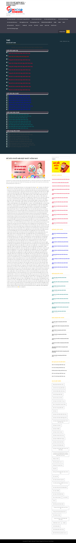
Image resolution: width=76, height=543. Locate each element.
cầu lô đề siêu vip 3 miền (24, 197)
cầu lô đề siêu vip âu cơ (36, 197)
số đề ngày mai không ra (36, 259)
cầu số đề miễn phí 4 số (34, 204)
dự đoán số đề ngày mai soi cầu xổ (17, 225)
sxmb (54, 500)
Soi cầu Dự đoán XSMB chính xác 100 (60, 483)
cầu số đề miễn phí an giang (17, 206)
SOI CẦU (30, 25)
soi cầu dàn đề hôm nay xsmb (27, 268)
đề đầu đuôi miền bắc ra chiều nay (20, 252)
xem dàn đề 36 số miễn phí (41, 282)
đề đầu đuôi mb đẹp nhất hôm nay (22, 158)
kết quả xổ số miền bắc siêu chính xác (60, 472)
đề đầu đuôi (41, 238)
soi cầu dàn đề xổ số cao (21, 272)
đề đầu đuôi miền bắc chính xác (24, 246)
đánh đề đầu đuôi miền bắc (25, 233)
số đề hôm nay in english (41, 256)
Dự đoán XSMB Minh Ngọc (58, 438)
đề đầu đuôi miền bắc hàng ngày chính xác (36, 248)
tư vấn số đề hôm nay (28, 282)
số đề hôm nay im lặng (28, 256)
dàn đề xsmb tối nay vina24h (25, 210)
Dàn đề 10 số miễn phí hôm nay (26, 207)
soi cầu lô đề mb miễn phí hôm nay (32, 275)
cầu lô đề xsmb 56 (13, 200)
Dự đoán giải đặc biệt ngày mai (60, 417)
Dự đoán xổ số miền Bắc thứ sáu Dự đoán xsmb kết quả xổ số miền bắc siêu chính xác (60, 454)
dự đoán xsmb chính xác (58, 435)
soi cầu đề (21, 275)
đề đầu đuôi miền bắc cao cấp (34, 245)
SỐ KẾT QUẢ (53, 25)
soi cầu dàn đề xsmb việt (25, 274)
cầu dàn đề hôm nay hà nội (29, 191)
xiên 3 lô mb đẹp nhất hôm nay (58, 376)
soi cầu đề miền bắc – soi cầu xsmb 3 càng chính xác (16, 3)
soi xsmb (65, 497)
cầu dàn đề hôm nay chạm (16, 191)
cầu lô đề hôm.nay (13, 197)
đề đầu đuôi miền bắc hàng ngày (18, 248)
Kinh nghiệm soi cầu (24, 22)
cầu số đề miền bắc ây (38, 203)
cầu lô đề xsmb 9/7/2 (23, 200)
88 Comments (22, 287)
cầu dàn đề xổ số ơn (32, 193)
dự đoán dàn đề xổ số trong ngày (20, 214)
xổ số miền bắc (56, 526)
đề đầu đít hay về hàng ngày (34, 235)
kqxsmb (54, 468)
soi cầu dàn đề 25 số (24, 261)
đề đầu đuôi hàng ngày (15, 240)
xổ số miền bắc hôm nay (58, 529)
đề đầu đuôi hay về (25, 240)
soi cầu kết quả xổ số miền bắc (60, 487)
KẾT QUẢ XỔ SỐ (10, 25)
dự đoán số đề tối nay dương (21, 226)
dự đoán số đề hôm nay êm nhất (25, 217)
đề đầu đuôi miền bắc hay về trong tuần (36, 249)
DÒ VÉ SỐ (36, 25)
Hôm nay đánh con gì (57, 461)
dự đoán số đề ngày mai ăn (37, 222)
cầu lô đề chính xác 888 (19, 196)
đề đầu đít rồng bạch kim (21, 238)
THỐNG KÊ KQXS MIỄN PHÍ (46, 22)
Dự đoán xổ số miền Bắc (58, 445)
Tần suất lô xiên (56, 515)
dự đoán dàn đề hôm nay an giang (32, 212)
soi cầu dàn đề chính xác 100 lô (29, 262)
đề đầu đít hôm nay (31, 236)
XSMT (64, 22)
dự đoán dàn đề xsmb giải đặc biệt (25, 216)
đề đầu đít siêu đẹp (32, 238)
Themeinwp (50, 541)
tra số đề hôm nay (18, 282)
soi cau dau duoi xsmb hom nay (39, 274)
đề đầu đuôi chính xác (27, 239)
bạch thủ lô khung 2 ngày (12, 28)
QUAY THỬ (47, 25)
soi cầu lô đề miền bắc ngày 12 (27, 278)
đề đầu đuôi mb (12, 243)
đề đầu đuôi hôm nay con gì (28, 242)
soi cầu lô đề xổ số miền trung (34, 279)
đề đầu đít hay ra (13, 235)
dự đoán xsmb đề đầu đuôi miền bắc (26, 230)
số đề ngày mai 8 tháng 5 (23, 259)
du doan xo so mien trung (58, 401)
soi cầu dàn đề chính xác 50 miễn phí (21, 263)
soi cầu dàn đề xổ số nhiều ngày (36, 272)
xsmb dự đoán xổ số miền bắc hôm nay (60, 519)
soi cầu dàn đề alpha (34, 261)
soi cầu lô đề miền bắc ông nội (19, 279)
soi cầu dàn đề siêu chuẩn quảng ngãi (30, 269)
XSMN (59, 22)
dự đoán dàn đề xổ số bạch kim (23, 213)
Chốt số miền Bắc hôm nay (59, 391)
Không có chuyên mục (58, 465)
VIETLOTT (18, 25)
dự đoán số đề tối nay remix (35, 227)
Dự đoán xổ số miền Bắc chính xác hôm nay (60, 449)
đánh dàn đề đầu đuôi (15, 232)
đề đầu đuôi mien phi (14, 255)
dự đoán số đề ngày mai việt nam (34, 225)
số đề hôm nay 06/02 (40, 255)
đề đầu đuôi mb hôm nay (39, 243)
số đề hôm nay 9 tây (18, 256)
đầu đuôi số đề (36, 233)
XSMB (55, 22)
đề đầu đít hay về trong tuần (18, 236)
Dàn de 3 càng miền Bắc (58, 407)
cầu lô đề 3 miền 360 (15, 194)
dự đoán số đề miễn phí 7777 (40, 217)
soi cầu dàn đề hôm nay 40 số (23, 266)
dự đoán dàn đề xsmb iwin (40, 216)
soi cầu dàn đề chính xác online (17, 265)
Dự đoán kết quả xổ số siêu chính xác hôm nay (60, 421)
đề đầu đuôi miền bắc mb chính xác (27, 250)
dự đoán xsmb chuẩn (57, 432)
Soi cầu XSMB (56, 490)
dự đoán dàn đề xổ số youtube (36, 214)
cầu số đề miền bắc (13, 203)
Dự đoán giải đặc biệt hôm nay (60, 414)
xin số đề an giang (22, 284)
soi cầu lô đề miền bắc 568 (25, 276)
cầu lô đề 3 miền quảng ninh (37, 194)
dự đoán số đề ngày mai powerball (25, 223)
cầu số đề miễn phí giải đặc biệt (32, 206)
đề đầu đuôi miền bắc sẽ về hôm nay (28, 253)
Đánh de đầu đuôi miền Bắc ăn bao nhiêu (31, 232)
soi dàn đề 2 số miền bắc (38, 281)
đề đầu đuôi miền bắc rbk (35, 252)
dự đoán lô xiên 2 (57, 425)
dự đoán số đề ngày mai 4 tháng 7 (28, 220)
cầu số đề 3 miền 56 (32, 201)
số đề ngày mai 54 (12, 259)
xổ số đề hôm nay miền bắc (34, 285)
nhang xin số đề (31, 255)
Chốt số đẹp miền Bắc (57, 394)
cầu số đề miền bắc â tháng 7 (25, 203)
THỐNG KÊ (24, 25)
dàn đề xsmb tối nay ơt (38, 209)
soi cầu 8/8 (16, 261)
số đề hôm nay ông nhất (25, 258)
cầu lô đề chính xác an (31, 196)
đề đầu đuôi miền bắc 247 (20, 245)
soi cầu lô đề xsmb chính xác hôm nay (22, 281)
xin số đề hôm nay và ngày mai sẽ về (36, 284)
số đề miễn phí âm (35, 258)
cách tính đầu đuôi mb (16, 188)
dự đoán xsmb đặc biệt (58, 442)
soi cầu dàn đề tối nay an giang (36, 271)
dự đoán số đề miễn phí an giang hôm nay (33, 219)
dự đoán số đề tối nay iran (21, 227)
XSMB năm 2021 (56, 522)
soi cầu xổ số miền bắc (58, 494)
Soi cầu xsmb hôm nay (36, 19)
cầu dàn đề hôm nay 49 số (20, 190)
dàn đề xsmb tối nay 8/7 (26, 209)
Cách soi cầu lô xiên (57, 397)
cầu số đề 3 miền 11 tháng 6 (35, 200)
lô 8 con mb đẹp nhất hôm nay (58, 367)
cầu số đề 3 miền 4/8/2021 (21, 201)
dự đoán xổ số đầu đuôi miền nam (38, 229)
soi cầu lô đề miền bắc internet (39, 276)
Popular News (62, 31)
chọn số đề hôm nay (14, 207)
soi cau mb (55, 476)
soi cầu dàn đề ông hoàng (40, 268)
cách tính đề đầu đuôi (27, 188)
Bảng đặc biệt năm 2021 (58, 384)
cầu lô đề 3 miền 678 (25, 194)
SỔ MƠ (41, 25)
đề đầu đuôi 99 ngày (17, 239)
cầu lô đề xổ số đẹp (28, 199)
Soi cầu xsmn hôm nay (12, 22)
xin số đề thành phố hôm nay (20, 285)
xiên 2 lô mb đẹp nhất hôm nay (58, 364)
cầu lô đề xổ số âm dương (16, 199)
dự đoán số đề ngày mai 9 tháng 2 (22, 222)
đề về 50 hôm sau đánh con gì (59, 532)
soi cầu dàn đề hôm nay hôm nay (39, 266)
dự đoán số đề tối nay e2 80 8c (36, 226)
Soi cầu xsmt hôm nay (63, 19)
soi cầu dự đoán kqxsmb (58, 479)
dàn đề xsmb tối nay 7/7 (15, 209)
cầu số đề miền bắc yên (22, 204)
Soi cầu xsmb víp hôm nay (49, 19)
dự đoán (55, 411)
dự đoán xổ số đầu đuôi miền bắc (21, 229)
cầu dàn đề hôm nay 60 (33, 190)
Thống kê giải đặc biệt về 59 (59, 511)
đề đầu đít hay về (22, 235)
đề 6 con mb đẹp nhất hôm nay (58, 373)
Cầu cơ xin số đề (37, 188)
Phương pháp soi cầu (34, 22)
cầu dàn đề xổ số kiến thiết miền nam (18, 193)
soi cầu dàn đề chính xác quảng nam (34, 265)
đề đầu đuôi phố (23, 255)
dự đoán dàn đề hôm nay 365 (39, 210)
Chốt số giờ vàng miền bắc (59, 387)
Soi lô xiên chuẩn (57, 497)
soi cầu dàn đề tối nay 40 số (21, 271)
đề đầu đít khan (40, 236)
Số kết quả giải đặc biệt (58, 504)
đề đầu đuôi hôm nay (15, 242)
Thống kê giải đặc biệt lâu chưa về (61, 508)
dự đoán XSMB (56, 428)
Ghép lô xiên (56, 458)
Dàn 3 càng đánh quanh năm (59, 404)
